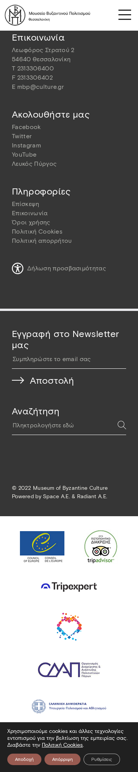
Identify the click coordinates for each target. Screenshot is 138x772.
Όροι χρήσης (31, 222)
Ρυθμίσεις (101, 759)
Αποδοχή (24, 759)
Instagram (26, 145)
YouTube (24, 154)
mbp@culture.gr (40, 86)
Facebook (26, 127)
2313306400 (35, 68)
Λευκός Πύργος (34, 163)
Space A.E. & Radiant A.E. (75, 496)
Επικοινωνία (30, 213)
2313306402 (35, 77)
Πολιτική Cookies (37, 231)
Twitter (22, 136)
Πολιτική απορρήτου (42, 240)
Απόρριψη (62, 759)
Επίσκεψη (25, 204)
